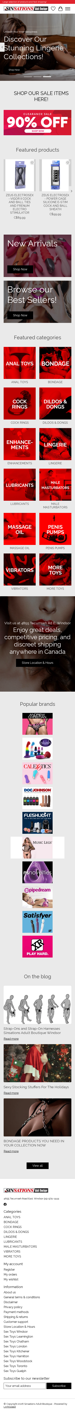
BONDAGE (55, 382)
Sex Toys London (15, 1346)
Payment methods (16, 1312)
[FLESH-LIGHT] (37, 823)
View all (37, 1165)
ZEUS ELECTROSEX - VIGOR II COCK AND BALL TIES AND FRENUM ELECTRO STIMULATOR (19, 203)
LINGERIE (55, 463)
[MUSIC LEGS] (37, 848)
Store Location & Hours (37, 663)
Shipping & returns (16, 1317)
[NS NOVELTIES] (37, 872)
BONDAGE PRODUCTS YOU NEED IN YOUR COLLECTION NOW (34, 1143)
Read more (11, 1039)
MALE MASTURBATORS (55, 505)
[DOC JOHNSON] (37, 798)
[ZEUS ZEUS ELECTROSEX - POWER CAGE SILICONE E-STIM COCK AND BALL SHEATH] (55, 175)
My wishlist (11, 1279)
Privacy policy (13, 1307)
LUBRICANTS (19, 504)
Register (9, 1269)
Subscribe (59, 1386)
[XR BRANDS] (37, 947)
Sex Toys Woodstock (18, 1361)
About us (10, 1292)
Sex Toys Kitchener (16, 1351)
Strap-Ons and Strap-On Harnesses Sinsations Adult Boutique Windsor (32, 1031)
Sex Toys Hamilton (16, 1356)
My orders (10, 1274)
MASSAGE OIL (20, 548)
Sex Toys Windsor (16, 1331)
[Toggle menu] (67, 8)
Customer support (16, 1322)
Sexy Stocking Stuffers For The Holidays (36, 1087)
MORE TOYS (55, 588)
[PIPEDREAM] (37, 897)
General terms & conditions (22, 1297)
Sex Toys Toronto (15, 1366)
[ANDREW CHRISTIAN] (37, 724)
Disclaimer (11, 1302)
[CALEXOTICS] (37, 773)
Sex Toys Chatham (16, 1341)
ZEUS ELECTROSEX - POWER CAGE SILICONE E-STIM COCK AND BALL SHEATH (55, 202)
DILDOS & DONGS (55, 422)
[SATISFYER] (37, 922)
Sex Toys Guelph (15, 1371)
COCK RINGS (20, 422)
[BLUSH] (37, 749)
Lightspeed (10, 1406)
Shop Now (14, 69)
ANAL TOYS (19, 382)
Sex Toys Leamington (18, 1336)
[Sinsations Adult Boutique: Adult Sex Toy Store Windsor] (26, 8)
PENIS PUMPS (55, 548)
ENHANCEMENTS (19, 463)
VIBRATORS (19, 588)
